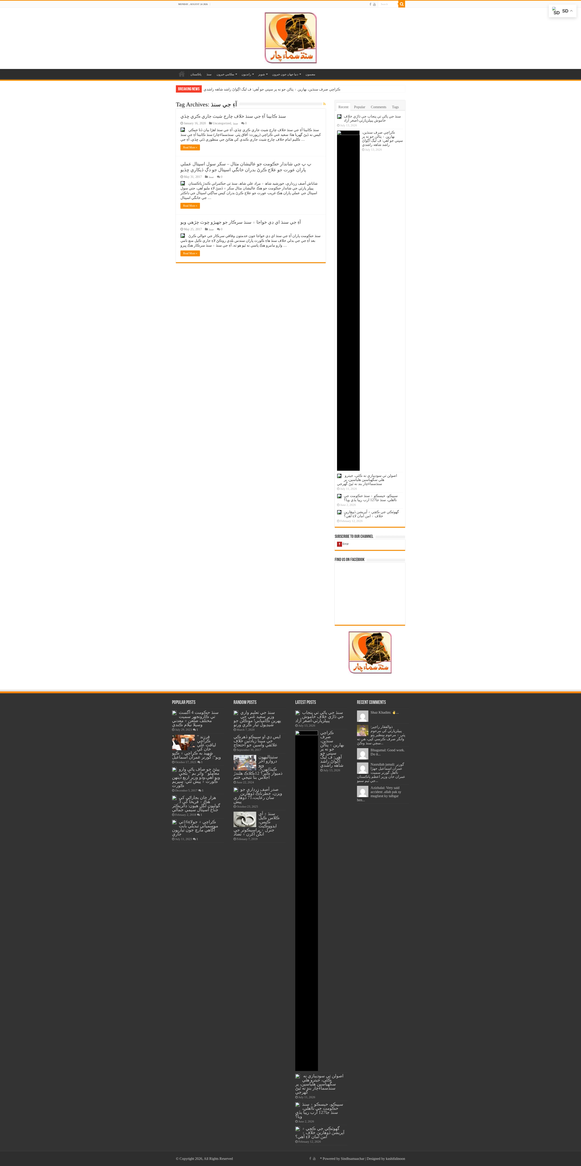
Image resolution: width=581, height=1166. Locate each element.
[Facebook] (370, 4)
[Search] (401, 4)
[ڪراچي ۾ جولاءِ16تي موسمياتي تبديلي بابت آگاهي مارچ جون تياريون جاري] (174, 822)
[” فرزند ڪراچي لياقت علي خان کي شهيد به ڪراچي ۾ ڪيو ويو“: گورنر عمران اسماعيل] (183, 742)
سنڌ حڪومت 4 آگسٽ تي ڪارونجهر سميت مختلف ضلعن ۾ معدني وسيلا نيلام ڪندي (195, 718)
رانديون (246, 74)
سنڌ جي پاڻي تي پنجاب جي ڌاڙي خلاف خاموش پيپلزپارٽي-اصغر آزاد (372, 118)
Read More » (190, 147)
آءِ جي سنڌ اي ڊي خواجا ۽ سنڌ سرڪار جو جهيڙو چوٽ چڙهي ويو (240, 222)
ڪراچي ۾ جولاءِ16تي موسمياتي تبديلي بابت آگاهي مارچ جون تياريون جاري (195, 827)
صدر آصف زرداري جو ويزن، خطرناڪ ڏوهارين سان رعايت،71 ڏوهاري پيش (258, 795)
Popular (359, 107)
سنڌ (209, 74)
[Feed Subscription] (324, 104)
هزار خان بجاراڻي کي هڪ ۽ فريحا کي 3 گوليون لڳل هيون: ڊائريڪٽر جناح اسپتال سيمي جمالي (196, 803)
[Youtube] (374, 4)
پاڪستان (196, 74)
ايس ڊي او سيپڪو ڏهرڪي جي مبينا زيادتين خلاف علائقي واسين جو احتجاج (257, 740)
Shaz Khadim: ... (385, 712)
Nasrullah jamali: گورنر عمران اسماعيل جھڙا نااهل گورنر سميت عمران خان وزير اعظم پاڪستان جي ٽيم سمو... (381, 772)
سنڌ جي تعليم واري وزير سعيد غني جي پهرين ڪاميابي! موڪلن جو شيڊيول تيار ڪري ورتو (257, 718)
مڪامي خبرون (225, 74)
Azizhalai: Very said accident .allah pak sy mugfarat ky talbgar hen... (379, 794)
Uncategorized (222, 123)
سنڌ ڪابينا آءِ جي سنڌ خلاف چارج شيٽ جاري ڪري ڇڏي (233, 116)
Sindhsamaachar (352, 1159)
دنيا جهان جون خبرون (285, 74)
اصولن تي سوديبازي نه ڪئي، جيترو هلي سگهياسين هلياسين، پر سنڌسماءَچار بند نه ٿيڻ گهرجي (274, 89)
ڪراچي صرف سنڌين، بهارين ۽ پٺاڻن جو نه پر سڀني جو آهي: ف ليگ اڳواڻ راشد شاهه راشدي (382, 138)
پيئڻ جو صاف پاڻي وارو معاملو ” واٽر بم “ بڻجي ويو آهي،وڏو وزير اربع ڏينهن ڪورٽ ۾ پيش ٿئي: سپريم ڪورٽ (196, 777)
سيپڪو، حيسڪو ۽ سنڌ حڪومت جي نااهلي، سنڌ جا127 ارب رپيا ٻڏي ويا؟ (371, 498)
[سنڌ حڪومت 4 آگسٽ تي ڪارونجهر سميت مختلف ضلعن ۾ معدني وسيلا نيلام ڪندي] (174, 712)
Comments (378, 107)
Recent (343, 107)
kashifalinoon (395, 1159)
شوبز (261, 74)
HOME (182, 73)
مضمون (310, 74)
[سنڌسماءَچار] (290, 37)
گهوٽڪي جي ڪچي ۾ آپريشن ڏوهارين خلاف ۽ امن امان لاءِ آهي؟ (371, 514)
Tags (395, 107)
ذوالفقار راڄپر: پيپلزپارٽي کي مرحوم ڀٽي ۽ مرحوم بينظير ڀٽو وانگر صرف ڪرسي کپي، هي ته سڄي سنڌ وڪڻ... (381, 735)
